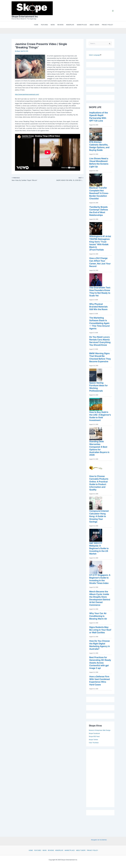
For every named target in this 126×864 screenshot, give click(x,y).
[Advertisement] (102, 778)
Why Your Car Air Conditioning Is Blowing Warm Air (98, 616)
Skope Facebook (94, 733)
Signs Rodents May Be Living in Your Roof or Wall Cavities (100, 630)
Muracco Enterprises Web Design (99, 730)
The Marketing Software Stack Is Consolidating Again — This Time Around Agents (99, 323)
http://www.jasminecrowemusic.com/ (27, 94)
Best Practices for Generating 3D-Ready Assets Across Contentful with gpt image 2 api (100, 662)
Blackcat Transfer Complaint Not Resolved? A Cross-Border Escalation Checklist (99, 193)
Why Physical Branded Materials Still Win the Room (98, 307)
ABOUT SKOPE (81, 850)
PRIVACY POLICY (92, 850)
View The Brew (94, 742)
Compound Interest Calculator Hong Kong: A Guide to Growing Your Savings (99, 516)
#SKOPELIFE (59, 850)
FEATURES (37, 850)
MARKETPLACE (70, 850)
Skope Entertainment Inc (25, 16)
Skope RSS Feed (94, 736)
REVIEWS (51, 850)
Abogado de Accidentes (99, 840)
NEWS (45, 850)
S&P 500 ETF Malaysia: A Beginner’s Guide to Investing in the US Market (99, 548)
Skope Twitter (93, 739)
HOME (31, 850)
